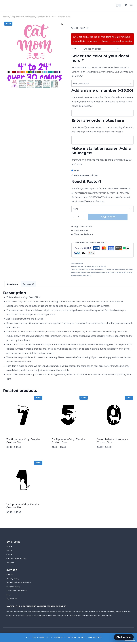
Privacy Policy (12, 578)
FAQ (8, 594)
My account (11, 598)
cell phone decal (118, 269)
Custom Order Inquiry (16, 558)
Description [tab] (12, 284)
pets (103, 272)
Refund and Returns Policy (18, 582)
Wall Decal (128, 272)
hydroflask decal (83, 272)
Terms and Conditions (16, 590)
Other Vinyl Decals (99, 266)
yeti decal (87, 275)
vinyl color (110, 272)
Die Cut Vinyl (86, 266)
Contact (10, 554)
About (9, 550)
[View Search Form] (125, 5)
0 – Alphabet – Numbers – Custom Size (112, 441)
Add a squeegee (86, 175)
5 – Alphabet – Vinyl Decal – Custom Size (68, 441)
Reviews (10, 562)
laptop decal (96, 272)
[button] (62, 24)
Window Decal (77, 275)
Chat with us (123, 637)
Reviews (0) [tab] (28, 284)
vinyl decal (119, 272)
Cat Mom (107, 269)
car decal (99, 269)
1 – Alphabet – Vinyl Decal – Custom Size (22, 506)
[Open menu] (131, 5)
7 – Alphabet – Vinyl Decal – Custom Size (23, 441)
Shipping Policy (13, 586)
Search (9, 574)
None (76, 170)
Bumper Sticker (88, 269)
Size (73, 48)
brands (78, 269)
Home (9, 546)
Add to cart (108, 217)
